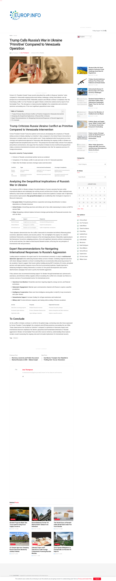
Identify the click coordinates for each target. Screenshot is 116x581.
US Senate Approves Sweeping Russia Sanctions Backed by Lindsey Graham (19, 549)
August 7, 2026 (36, 555)
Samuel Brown (84, 251)
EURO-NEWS (83, 239)
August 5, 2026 (58, 553)
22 (91, 202)
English (82, 37)
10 (100, 195)
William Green (83, 259)
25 (104, 202)
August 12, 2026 (36, 528)
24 (100, 202)
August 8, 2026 (14, 553)
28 (87, 206)
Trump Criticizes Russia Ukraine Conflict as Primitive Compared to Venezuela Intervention (38, 114)
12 (79, 198)
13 (83, 198)
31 (100, 206)
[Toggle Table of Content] (62, 111)
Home (11, 35)
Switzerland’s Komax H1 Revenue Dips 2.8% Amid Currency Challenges (96, 90)
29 (91, 206)
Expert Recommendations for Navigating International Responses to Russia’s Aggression (37, 118)
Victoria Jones (84, 256)
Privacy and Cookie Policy (85, 578)
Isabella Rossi (83, 234)
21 (87, 202)
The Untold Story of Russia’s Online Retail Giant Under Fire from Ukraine (63, 524)
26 (79, 206)
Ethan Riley (83, 231)
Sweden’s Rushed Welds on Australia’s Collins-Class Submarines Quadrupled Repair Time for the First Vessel (97, 102)
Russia (15, 35)
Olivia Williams (83, 248)
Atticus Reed (83, 220)
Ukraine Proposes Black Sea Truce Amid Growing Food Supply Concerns (18, 524)
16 (96, 198)
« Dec (78, 208)
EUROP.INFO (16, 575)
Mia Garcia (82, 242)
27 (83, 206)
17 (100, 198)
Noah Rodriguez (84, 245)
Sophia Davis (83, 253)
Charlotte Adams (84, 228)
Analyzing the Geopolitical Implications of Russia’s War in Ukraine (31, 116)
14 (87, 198)
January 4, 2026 (35, 52)
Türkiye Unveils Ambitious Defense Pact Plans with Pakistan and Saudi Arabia (97, 80)
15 (91, 198)
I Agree (97, 578)
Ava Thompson (25, 52)
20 (83, 202)
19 (79, 202)
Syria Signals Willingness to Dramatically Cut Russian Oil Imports (62, 549)
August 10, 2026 (59, 528)
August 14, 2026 (14, 528)
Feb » (82, 208)
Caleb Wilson (83, 225)
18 (104, 198)
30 (96, 206)
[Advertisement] (85, 14)
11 (104, 195)
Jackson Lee (83, 237)
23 (96, 202)
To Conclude (15, 120)
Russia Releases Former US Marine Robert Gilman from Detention (40, 524)
